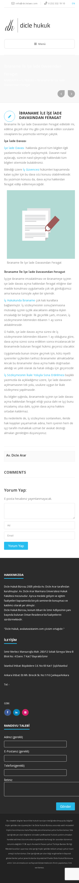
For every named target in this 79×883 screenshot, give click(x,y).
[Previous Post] (61, 93)
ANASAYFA (11, 80)
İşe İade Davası (14, 148)
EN (73, 3)
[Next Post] (71, 93)
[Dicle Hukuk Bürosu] (36, 25)
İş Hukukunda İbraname (19, 300)
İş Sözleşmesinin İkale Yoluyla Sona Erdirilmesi (34, 375)
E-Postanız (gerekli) (16, 751)
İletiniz (8, 780)
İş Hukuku (27, 80)
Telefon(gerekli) (14, 765)
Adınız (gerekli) (13, 737)
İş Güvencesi (31, 169)
